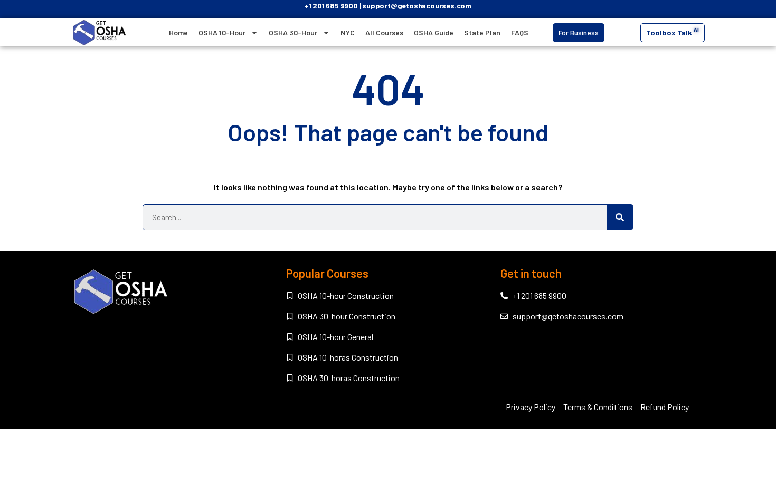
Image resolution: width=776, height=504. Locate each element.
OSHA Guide (433, 32)
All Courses (384, 32)
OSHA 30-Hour (293, 32)
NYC (347, 32)
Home (178, 32)
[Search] (620, 217)
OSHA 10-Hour (221, 32)
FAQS (519, 32)
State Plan (482, 32)
